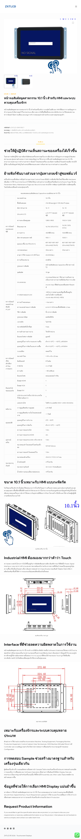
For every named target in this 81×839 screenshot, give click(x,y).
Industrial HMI (16, 133)
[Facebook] (5, 828)
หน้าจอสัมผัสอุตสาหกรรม (46, 133)
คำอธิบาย (40, 142)
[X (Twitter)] (7, 828)
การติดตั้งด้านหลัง (15, 130)
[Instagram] (10, 828)
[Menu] (76, 6)
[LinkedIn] (13, 828)
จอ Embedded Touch (30, 133)
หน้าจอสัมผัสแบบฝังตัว (28, 130)
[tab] (40, 142)
